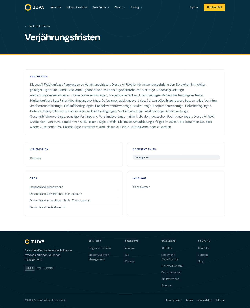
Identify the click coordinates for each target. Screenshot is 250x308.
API (127, 255)
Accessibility (204, 300)
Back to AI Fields (37, 26)
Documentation (171, 272)
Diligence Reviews (100, 248)
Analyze (130, 248)
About (118, 7)
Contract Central (172, 266)
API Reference (170, 279)
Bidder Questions (76, 7)
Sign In (194, 7)
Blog (200, 261)
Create (129, 261)
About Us (204, 248)
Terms (189, 300)
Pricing (135, 7)
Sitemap (220, 300)
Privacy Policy (174, 300)
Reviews (56, 7)
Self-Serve (99, 7)
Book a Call (214, 7)
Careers (203, 255)
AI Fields (166, 248)
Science (166, 285)
